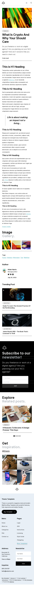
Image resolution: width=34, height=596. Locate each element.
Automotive (7, 328)
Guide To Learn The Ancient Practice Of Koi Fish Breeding (16, 307)
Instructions (5, 580)
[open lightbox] (6, 244)
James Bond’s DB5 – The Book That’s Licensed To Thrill (15, 332)
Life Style (6, 303)
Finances (5, 31)
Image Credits (6, 226)
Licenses (23, 578)
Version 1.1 (13, 578)
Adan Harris (12, 269)
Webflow (26, 257)
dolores (28, 214)
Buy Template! (5, 578)
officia (6, 180)
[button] (26, 2)
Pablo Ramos (17, 580)
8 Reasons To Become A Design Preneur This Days (16, 429)
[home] (3, 2)
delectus (11, 80)
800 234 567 (6, 568)
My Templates (28, 580)
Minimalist (16, 257)
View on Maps (6, 559)
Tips (21, 257)
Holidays (9, 257)
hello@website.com (8, 571)
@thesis (6, 451)
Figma (4, 257)
